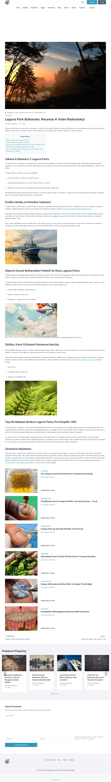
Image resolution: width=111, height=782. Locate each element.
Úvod (18, 8)
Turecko (92, 8)
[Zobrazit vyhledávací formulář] (82, 2)
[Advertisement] (55, 23)
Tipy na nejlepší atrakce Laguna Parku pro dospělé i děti (24, 149)
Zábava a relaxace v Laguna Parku (17, 140)
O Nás (64, 760)
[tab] (52, 693)
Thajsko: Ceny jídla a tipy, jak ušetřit (17, 637)
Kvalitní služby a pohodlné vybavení (17, 142)
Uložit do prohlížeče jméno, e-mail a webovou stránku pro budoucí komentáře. (89, 737)
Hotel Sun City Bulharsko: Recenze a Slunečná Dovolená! (95, 677)
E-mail (43, 739)
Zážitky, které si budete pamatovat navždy (20, 147)
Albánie (25, 8)
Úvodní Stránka (50, 760)
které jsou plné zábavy (54, 223)
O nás (102, 2)
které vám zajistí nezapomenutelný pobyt (77, 209)
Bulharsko (34, 8)
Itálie (59, 8)
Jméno (9, 739)
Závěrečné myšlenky (13, 151)
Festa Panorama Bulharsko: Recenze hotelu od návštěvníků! (41, 677)
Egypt (43, 8)
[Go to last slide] (4, 674)
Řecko (74, 8)
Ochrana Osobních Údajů (65, 770)
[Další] (106, 674)
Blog (58, 760)
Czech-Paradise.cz (12, 123)
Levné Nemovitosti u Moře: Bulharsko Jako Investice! (68, 677)
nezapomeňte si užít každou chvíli (17, 462)
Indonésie (51, 8)
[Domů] (5, 112)
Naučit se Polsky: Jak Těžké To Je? (93, 637)
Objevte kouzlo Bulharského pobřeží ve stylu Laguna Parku (25, 144)
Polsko (66, 8)
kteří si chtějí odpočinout (85, 360)
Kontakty (92, 2)
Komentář (10, 715)
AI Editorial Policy (55, 780)
